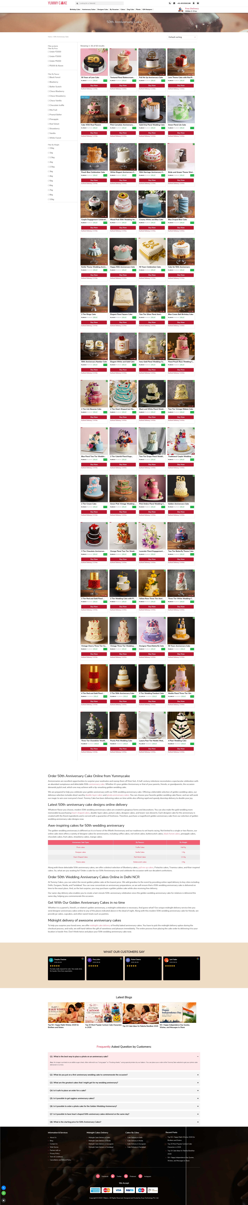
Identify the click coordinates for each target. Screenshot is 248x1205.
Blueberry (54, 82)
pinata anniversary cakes (118, 795)
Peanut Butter (56, 115)
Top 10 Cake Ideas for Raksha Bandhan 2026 (181, 1152)
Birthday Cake (75, 9)
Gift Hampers (147, 9)
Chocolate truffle (57, 105)
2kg (51, 162)
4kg (51, 176)
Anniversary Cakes (89, 9)
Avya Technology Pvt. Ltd (149, 1198)
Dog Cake (130, 9)
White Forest (55, 138)
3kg (51, 171)
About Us (53, 1137)
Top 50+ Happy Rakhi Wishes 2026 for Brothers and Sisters (181, 1138)
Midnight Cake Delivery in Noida (100, 1141)
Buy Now (94, 85)
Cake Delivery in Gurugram (136, 1144)
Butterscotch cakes (139, 862)
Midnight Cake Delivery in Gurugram (101, 1144)
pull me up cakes (145, 867)
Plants (138, 9)
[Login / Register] (193, 3)
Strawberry (54, 129)
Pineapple (54, 119)
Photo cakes (80, 847)
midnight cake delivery (100, 925)
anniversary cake (96, 784)
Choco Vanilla (56, 101)
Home (50, 37)
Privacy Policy (54, 1153)
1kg (51, 153)
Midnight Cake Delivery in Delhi (99, 1137)
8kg (51, 195)
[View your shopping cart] (198, 3)
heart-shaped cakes (81, 813)
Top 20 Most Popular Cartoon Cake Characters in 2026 (180, 1145)
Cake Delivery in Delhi (134, 1137)
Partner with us (55, 1150)
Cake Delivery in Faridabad (136, 1147)
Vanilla (53, 133)
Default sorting (175, 37)
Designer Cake (102, 9)
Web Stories (54, 1147)
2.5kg (52, 167)
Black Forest (55, 77)
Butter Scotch (55, 87)
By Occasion (114, 9)
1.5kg (52, 157)
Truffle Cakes (139, 847)
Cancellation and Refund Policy (60, 1160)
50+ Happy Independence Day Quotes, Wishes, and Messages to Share (181, 1159)
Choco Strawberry (57, 96)
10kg (52, 199)
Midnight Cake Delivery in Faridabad (101, 1147)
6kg (51, 185)
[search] (77, 4)
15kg (52, 148)
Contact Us (54, 1144)
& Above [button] (56, 66)
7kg (51, 190)
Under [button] (55, 52)
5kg (51, 181)
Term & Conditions (56, 1157)
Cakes (123, 9)
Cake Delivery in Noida (135, 1141)
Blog (51, 1141)
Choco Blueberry (57, 91)
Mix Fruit (53, 110)
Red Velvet (54, 124)
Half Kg (183, 847)
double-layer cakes (93, 795)
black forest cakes (172, 834)
